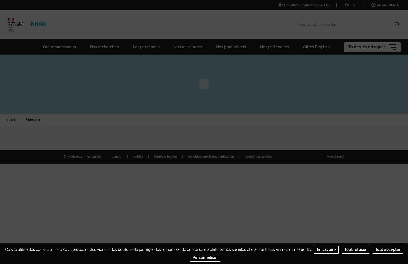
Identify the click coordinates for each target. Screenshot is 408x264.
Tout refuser (355, 249)
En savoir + (326, 249)
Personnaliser (205, 257)
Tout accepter (387, 249)
